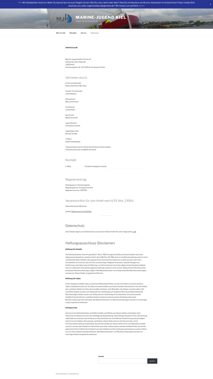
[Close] (210, 4)
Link (134, 232)
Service (83, 33)
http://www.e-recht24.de (81, 211)
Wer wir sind (60, 33)
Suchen (101, 356)
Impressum (95, 33)
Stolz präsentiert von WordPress (67, 374)
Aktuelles (73, 33)
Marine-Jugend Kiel (101, 17)
